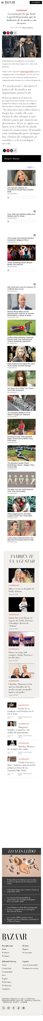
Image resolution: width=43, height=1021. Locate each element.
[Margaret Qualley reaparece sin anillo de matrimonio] (11, 723)
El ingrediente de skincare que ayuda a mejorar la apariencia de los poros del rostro (22, 882)
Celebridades (21, 10)
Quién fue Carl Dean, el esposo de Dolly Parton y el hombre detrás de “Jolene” (21, 621)
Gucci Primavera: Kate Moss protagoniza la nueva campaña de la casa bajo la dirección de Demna (22, 909)
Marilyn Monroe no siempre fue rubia (20, 748)
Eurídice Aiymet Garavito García (25, 717)
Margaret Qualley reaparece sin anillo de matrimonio (18, 729)
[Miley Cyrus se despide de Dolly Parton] (21, 575)
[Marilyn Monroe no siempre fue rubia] (11, 743)
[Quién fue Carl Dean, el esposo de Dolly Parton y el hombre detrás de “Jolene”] (21, 604)
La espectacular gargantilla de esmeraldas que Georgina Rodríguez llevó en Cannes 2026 (21, 900)
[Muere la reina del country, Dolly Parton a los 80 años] (21, 639)
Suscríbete (35, 2)
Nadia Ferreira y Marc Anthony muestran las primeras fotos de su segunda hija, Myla (21, 766)
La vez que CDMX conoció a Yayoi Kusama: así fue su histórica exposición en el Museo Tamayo (23, 919)
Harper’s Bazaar (27, 27)
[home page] (10, 2)
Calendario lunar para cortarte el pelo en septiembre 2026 (23, 891)
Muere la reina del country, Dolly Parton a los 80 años (20, 655)
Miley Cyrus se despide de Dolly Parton (21, 590)
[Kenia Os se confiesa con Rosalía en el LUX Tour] (11, 705)
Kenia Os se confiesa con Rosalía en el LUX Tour (20, 711)
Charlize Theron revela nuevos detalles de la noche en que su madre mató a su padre (20, 688)
